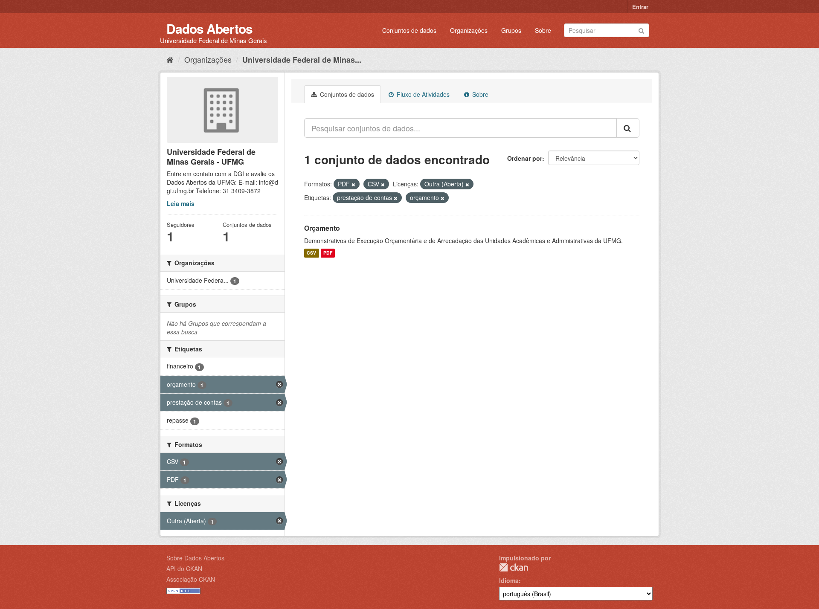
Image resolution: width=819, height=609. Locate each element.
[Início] (170, 59)
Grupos (511, 30)
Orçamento (322, 228)
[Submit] (641, 29)
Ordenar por (524, 158)
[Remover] (353, 184)
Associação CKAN (190, 579)
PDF (327, 253)
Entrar (640, 7)
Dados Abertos (209, 28)
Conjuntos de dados (409, 30)
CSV (311, 253)
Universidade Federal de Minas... (301, 59)
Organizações (469, 30)
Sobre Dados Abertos (195, 558)
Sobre (543, 30)
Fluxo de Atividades (422, 94)
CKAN (513, 567)
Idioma (509, 580)
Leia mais (181, 203)
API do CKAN (184, 568)
